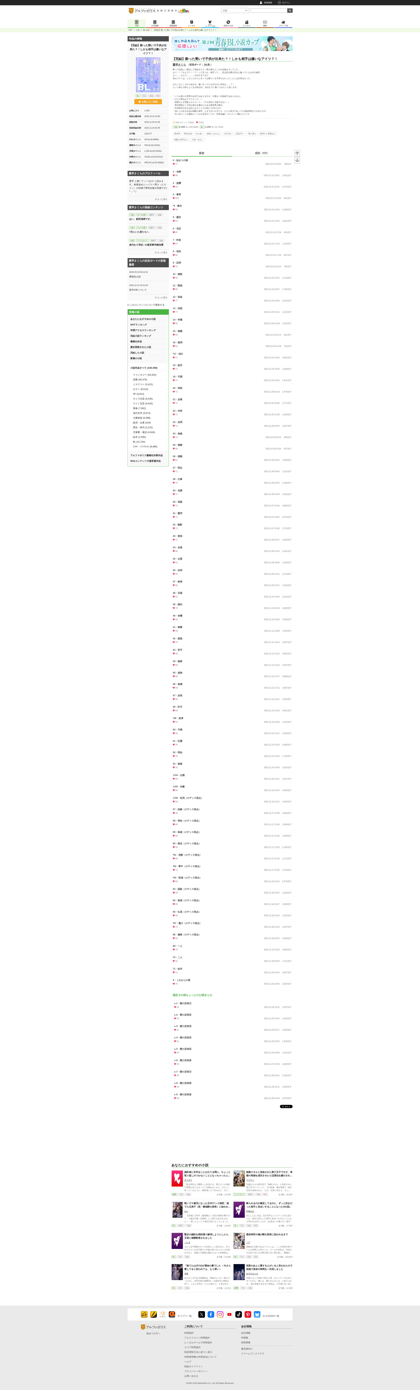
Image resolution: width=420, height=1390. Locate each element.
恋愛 (174, 1194)
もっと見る (162, 199)
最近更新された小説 (140, 347)
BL (202, 127)
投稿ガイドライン (193, 1366)
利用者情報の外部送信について (200, 1357)
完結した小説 (137, 352)
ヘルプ (187, 1361)
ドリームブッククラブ (252, 1353)
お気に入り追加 (150, 101)
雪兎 (186, 1274)
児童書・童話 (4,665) (144, 432)
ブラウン (250, 1180)
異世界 (177, 134)
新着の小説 (136, 358)
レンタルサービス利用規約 (198, 1342)
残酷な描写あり (181, 139)
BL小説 (146, 30)
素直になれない (214, 134)
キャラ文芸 (141, 215)
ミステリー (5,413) (143, 384)
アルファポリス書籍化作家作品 (146, 455)
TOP (130, 30)
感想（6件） (262, 153)
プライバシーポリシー (195, 1371)
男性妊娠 (188, 134)
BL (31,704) (139, 441)
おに (186, 1211)
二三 (248, 1242)
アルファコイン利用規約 (197, 1337)
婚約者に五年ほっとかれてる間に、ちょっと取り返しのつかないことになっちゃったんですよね (207, 1175)
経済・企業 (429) (142, 422)
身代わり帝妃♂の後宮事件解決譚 (146, 244)
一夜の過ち (251, 134)
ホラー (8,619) (140, 389)
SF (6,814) (138, 394)
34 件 (206, 64)
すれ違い (199, 134)
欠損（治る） (198, 139)
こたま (187, 1242)
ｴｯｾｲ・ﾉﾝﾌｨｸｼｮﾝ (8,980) (145, 446)
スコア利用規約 (192, 1347)
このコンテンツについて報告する (147, 304)
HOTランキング (138, 324)
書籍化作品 (136, 341)
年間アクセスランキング (143, 330)
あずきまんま (252, 1274)
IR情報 (244, 1337)
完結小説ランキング (140, 336)
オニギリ (188, 1180)
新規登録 (268, 2)
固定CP (239, 134)
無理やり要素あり (268, 134)
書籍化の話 (135, 276)
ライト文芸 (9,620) (143, 403)
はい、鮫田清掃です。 (140, 219)
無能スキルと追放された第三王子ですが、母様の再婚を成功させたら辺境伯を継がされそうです (269, 1175)
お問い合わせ (191, 1376)
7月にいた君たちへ (139, 232)
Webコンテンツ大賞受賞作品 (145, 461)
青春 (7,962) (139, 408)
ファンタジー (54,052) (144, 374)
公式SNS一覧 (272, 1316)
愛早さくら (179, 64)
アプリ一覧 (186, 1316)
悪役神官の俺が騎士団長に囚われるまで (267, 1234)
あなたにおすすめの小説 (143, 319)
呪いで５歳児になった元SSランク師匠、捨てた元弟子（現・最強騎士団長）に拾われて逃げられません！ (207, 1206)
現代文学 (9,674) (142, 413)
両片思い (228, 134)
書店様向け (247, 1348)
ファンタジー (239, 1194)
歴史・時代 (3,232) (143, 427)
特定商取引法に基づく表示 (198, 1352)
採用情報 (245, 1342)
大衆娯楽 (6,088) (142, 418)
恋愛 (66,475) (140, 379)
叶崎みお (250, 1211)
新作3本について (138, 289)
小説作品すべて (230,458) (143, 368)
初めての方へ (153, 1333)
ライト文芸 (141, 228)
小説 (138, 30)
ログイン (286, 2)
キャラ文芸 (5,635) (143, 398)
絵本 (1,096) (139, 437)
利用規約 (189, 1333)
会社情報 (245, 1333)
